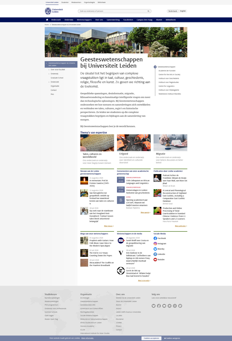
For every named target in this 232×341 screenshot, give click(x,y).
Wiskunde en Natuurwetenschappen (94, 319)
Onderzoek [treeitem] (55, 82)
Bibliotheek (102, 2)
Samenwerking (113, 19)
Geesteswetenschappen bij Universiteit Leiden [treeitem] (62, 64)
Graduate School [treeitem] (57, 78)
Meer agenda (145, 212)
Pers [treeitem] (52, 94)
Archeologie (84, 298)
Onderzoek (56, 19)
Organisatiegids (89, 2)
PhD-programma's (51, 305)
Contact (119, 330)
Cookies (119, 323)
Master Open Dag (51, 319)
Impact (118, 308)
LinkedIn (159, 254)
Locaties (119, 315)
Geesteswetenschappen (166, 67)
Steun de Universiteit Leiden (126, 301)
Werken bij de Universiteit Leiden (128, 298)
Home (47, 25)
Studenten (65, 2)
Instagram (160, 243)
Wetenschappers (84, 19)
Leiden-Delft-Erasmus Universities (128, 312)
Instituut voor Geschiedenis (169, 78)
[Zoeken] (148, 11)
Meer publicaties (180, 226)
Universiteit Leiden (52, 2)
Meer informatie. (87, 338)
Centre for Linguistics (166, 86)
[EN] (183, 11)
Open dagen (49, 315)
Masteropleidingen (51, 301)
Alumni (159, 19)
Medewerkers (76, 2)
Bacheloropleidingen (52, 298)
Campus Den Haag (144, 19)
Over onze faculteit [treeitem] (58, 69)
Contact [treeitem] (54, 90)
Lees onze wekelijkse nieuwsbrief (164, 298)
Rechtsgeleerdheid (87, 312)
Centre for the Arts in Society (169, 74)
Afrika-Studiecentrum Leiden (91, 323)
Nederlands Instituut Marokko (170, 94)
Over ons (99, 19)
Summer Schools (51, 312)
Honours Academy (87, 326)
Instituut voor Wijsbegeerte (169, 90)
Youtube (159, 259)
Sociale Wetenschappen (89, 315)
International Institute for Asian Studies (94, 333)
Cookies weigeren (173, 338)
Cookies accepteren (151, 338)
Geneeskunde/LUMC (87, 305)
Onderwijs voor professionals (55, 308)
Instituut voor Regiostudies (169, 82)
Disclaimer (120, 319)
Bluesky (159, 249)
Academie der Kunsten (167, 71)
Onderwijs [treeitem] (54, 74)
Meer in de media (143, 281)
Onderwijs (69, 19)
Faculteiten (128, 19)
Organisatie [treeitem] (55, 86)
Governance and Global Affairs (91, 308)
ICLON (82, 330)
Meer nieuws (108, 226)
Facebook (160, 238)
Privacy (118, 326)
